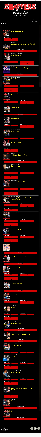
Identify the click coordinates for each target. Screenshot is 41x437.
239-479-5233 (35, 18)
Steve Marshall (16, 230)
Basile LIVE (14, 401)
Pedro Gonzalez (16, 95)
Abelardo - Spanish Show (19, 155)
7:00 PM (11, 62)
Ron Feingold (15, 79)
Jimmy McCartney (17, 31)
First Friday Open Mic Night (20, 68)
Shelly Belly (14, 295)
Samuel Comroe (16, 55)
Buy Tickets (20, 51)
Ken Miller (14, 356)
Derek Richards (16, 214)
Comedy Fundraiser (17, 246)
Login (39, 0)
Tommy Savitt (15, 268)
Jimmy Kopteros (16, 323)
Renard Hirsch (15, 131)
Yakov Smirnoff (16, 345)
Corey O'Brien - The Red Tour (20, 334)
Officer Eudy (15, 107)
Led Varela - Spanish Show (19, 257)
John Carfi (14, 307)
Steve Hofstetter (16, 412)
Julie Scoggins (15, 372)
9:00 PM (27, 63)
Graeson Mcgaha (16, 283)
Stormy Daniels (16, 142)
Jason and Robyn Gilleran (19, 182)
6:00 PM (11, 38)
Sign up (36, 0)
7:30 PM (11, 138)
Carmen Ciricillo (16, 166)
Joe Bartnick (15, 118)
